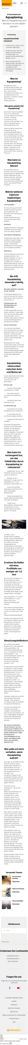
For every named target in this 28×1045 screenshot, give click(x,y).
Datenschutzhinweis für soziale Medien (14, 1015)
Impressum (14, 1005)
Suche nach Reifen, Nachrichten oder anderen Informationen (13, 1041)
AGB (14, 1022)
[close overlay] (1, 1036)
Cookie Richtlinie (14, 1018)
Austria (14, 3)
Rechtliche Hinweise (14, 1008)
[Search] (1, 1038)
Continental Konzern (13, 956)
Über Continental (13, 961)
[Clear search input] (10, 1043)
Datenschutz (14, 1011)
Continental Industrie (13, 958)
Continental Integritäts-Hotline (14, 998)
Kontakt (14, 1001)
